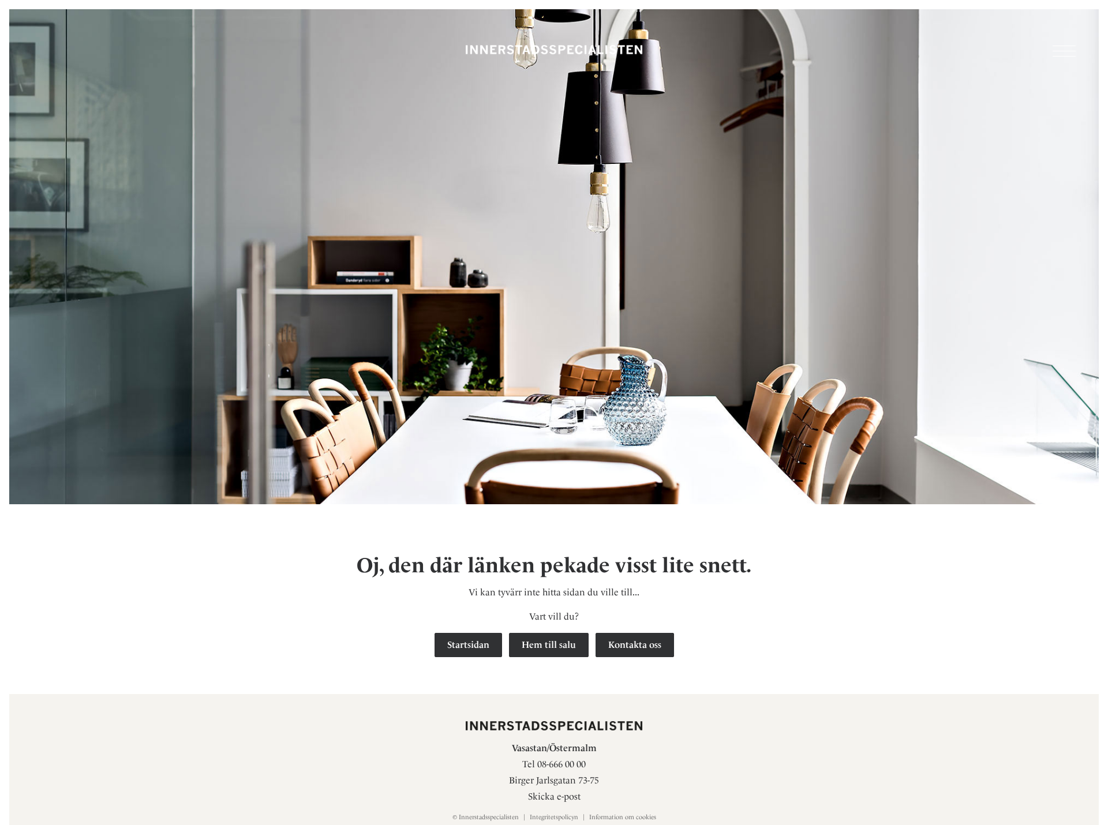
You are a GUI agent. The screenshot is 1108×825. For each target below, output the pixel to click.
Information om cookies (622, 817)
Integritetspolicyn (554, 817)
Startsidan (468, 644)
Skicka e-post (554, 796)
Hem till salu (549, 644)
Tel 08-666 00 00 (554, 764)
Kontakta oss (634, 644)
